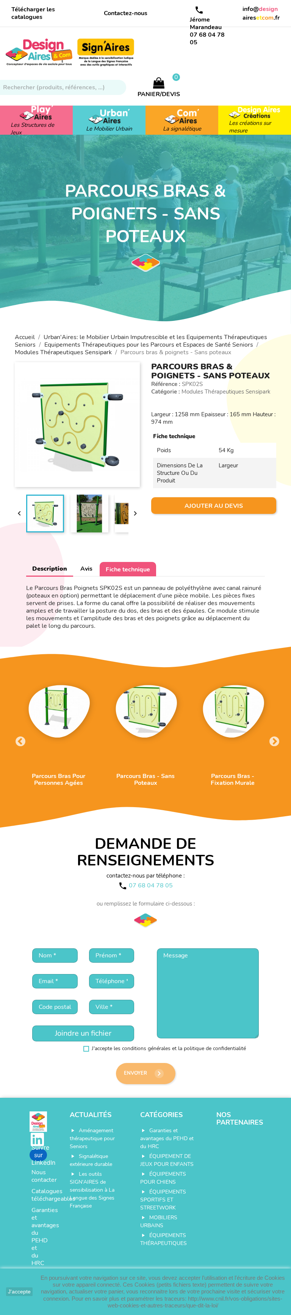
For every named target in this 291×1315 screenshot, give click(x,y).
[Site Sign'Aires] (106, 55)
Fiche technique (128, 569)
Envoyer (144, 1073)
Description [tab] (49, 569)
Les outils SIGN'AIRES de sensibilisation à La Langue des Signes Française (92, 1189)
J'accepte (19, 1292)
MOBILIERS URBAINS (158, 1221)
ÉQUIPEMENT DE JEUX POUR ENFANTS (167, 1160)
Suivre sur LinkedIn (39, 1155)
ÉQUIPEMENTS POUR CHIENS (163, 1178)
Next (272, 740)
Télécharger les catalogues (33, 13)
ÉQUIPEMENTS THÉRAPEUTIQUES (163, 1239)
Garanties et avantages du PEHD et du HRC (39, 1236)
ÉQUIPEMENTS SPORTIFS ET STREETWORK (163, 1199)
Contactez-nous (125, 13)
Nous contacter (39, 1176)
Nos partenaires (239, 1118)
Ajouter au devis (214, 506)
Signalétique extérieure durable (91, 1160)
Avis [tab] (86, 569)
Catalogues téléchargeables (39, 1195)
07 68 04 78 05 (207, 39)
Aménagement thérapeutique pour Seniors (92, 1138)
